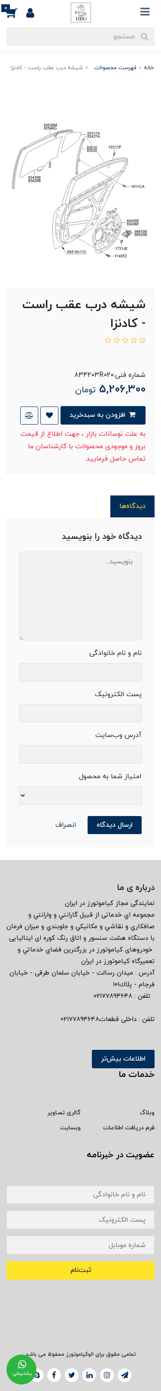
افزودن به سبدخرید (99, 415)
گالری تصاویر (64, 1113)
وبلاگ (147, 1113)
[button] (16, 12)
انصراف (65, 825)
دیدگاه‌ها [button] (132, 506)
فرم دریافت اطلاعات (129, 1128)
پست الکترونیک (118, 694)
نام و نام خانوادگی (115, 653)
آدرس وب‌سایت (118, 735)
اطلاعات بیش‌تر (123, 1059)
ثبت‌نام (80, 1270)
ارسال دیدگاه (115, 825)
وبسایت (70, 1128)
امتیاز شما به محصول (110, 776)
